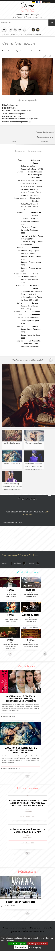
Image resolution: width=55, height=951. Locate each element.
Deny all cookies (39, 943)
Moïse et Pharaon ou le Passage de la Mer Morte (35, 174)
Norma (35, 326)
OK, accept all (18, 943)
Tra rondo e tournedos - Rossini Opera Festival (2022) (29, 279)
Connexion (33, 30)
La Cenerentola (35, 340)
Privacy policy (35, 947)
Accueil (6, 34)
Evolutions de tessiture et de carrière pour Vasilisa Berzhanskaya (21, 750)
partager (5, 563)
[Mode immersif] (51, 360)
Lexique (20, 30)
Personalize (20, 947)
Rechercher (24, 30)
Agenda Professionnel (24, 50)
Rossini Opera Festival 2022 (20, 902)
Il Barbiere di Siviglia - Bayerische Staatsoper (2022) (29, 230)
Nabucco (35, 247)
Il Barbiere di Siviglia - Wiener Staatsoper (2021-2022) (30, 221)
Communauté (38, 30)
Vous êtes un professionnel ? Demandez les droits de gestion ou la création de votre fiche (27, 929)
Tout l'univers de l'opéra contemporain (27, 17)
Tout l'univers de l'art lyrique (27, 14)
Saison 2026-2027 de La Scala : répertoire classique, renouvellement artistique (20, 698)
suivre (31, 563)
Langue (11, 30)
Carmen (35, 303)
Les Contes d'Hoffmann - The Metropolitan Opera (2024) (30, 320)
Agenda (15, 30)
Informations (7, 50)
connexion (47, 2)
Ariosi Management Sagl (21, 121)
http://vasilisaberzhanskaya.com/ (24, 118)
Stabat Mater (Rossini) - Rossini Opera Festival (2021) (30, 207)
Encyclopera (15, 34)
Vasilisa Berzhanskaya (31, 34)
